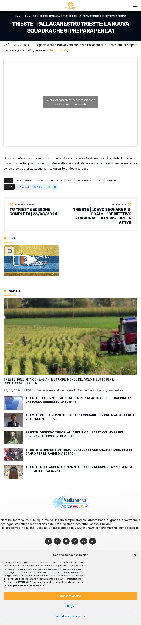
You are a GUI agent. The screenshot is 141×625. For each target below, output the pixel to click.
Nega (70, 606)
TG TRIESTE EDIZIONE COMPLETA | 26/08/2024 (33, 209)
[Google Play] (83, 541)
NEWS (42, 180)
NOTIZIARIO (57, 180)
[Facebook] (48, 541)
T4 (70, 180)
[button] (135, 555)
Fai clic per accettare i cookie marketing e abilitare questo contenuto (70, 102)
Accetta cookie (70, 596)
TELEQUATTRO (85, 180)
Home (18, 16)
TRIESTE (112, 180)
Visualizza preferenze (70, 616)
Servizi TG (30, 16)
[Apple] (92, 541)
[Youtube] (66, 541)
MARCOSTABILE (25, 180)
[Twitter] (57, 541)
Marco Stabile (58, 50)
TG (100, 180)
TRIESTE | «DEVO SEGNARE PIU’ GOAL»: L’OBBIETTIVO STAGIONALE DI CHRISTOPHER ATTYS (102, 214)
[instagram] (74, 541)
